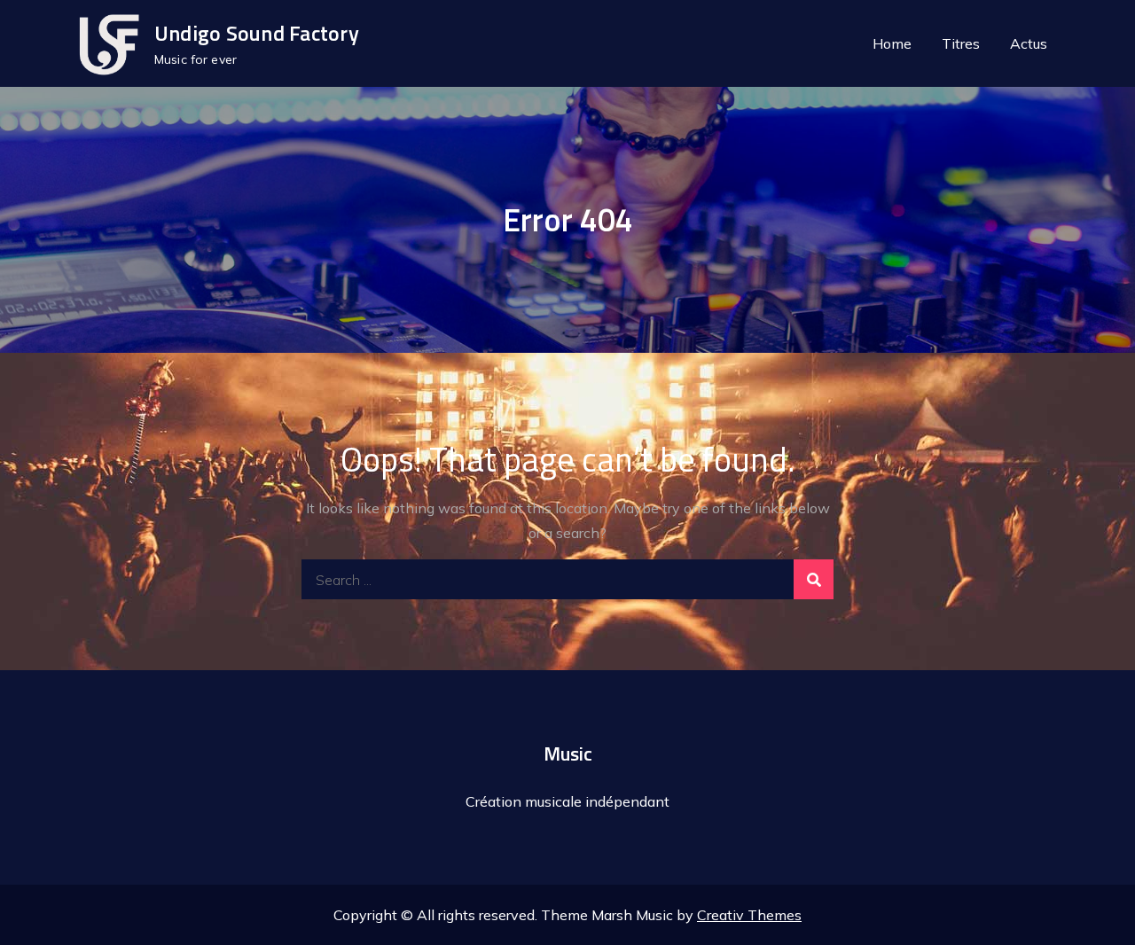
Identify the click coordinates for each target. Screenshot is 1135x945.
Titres (961, 43)
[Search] (814, 579)
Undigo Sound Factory (256, 33)
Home (892, 43)
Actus (1028, 43)
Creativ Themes (749, 915)
